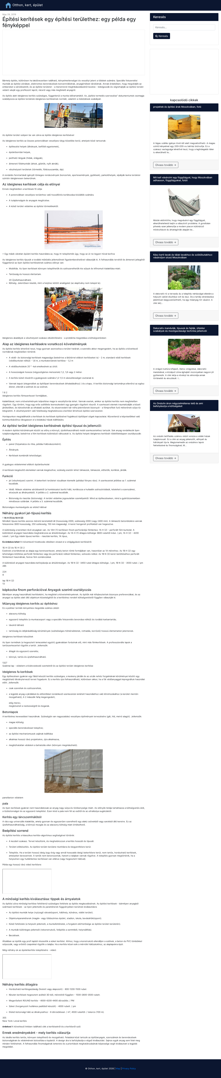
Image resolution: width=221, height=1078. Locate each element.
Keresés (163, 36)
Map (118, 1068)
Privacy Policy (129, 1068)
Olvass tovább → (165, 165)
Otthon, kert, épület (27, 5)
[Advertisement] (74, 52)
